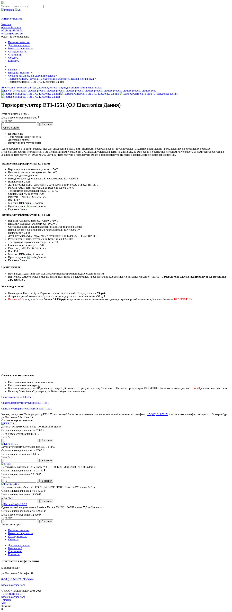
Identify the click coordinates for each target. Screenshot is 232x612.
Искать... (6, 6)
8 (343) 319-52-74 (11, 579)
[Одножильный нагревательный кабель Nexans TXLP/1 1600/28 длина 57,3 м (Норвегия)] (14, 504)
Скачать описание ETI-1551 (17, 397)
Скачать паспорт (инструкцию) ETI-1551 (25, 402)
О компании (15, 551)
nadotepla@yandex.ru (13, 584)
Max (3, 602)
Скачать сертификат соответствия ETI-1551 (26, 408)
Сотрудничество (17, 536)
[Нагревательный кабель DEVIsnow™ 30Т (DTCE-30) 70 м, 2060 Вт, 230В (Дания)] (6, 463)
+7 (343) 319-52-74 (12, 30)
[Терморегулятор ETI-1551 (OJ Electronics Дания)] (78, 90)
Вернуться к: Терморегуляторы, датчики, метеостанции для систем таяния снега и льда (51, 87)
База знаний (15, 548)
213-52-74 (28, 579)
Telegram (6, 599)
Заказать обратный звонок (11, 26)
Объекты (13, 539)
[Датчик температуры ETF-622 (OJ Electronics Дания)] (9, 423)
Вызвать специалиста (20, 533)
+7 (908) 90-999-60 (12, 33)
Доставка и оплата (19, 545)
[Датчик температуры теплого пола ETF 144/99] (9, 443)
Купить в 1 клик (11, 127)
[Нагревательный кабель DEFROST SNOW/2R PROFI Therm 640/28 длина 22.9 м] (10, 484)
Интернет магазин (12, 18)
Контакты (14, 554)
